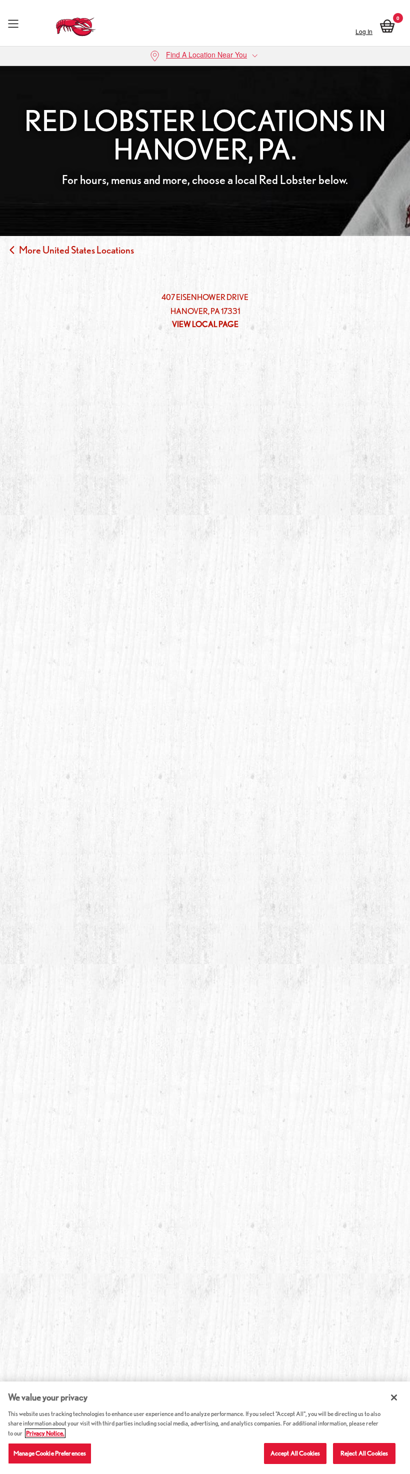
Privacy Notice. (45, 1433)
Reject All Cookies (364, 1453)
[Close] (394, 1397)
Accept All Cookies (295, 1453)
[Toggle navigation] (13, 24)
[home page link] (76, 24)
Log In (364, 31)
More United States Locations (76, 250)
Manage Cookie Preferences (50, 1453)
